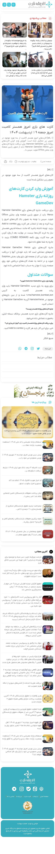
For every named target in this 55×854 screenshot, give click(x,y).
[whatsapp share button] (20, 349)
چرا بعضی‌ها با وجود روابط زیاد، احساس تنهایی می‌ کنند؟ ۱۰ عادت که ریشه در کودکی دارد (15, 73)
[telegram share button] (26, 349)
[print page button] (5, 161)
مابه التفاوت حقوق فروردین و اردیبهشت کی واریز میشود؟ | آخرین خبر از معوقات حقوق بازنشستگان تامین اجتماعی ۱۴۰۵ (21, 712)
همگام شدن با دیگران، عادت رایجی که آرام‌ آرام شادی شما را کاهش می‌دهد (41, 73)
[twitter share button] (38, 349)
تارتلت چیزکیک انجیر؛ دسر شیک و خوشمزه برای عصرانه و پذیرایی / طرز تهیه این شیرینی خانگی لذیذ (22, 560)
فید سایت (27, 796)
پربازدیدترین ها (39, 402)
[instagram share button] (32, 349)
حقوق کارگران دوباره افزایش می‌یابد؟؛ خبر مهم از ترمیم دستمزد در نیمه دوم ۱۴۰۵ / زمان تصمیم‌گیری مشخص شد (22, 586)
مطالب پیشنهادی (38, 18)
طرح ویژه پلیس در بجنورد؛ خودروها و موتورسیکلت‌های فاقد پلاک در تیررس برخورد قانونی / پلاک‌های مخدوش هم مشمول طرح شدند (21, 659)
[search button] (9, 5)
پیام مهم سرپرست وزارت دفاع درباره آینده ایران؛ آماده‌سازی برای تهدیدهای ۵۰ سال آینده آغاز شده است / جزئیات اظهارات (22, 573)
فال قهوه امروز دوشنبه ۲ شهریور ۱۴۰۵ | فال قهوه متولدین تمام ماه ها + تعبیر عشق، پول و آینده (23, 725)
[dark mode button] (13, 5)
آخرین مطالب (41, 551)
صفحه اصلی (46, 161)
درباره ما (19, 796)
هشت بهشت (22, 823)
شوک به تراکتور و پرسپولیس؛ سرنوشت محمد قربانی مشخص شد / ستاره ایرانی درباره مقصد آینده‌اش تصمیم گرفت (23, 646)
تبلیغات (35, 796)
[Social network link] (41, 789)
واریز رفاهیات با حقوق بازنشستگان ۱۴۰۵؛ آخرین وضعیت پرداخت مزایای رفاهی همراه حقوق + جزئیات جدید (22, 699)
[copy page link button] (10, 161)
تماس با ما (10, 796)
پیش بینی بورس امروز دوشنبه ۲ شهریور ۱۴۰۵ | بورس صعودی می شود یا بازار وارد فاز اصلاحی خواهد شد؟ (21, 751)
